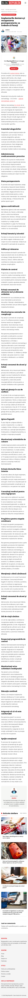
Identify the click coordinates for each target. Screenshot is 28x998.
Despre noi (4, 958)
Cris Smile (17, 105)
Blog (2, 956)
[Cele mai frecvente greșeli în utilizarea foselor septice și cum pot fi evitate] (14, 850)
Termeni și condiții (6, 974)
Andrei (7, 30)
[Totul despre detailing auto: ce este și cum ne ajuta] (14, 825)
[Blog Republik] (12, 3)
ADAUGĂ (14, 68)
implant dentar (14, 73)
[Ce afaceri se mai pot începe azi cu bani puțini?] (14, 875)
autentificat (12, 926)
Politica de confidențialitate (8, 969)
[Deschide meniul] (25, 2)
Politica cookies (5, 971)
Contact (3, 976)
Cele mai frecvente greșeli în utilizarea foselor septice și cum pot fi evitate (13, 861)
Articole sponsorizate (10, 9)
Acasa (2, 953)
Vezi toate (23, 813)
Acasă (2, 9)
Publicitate (4, 961)
